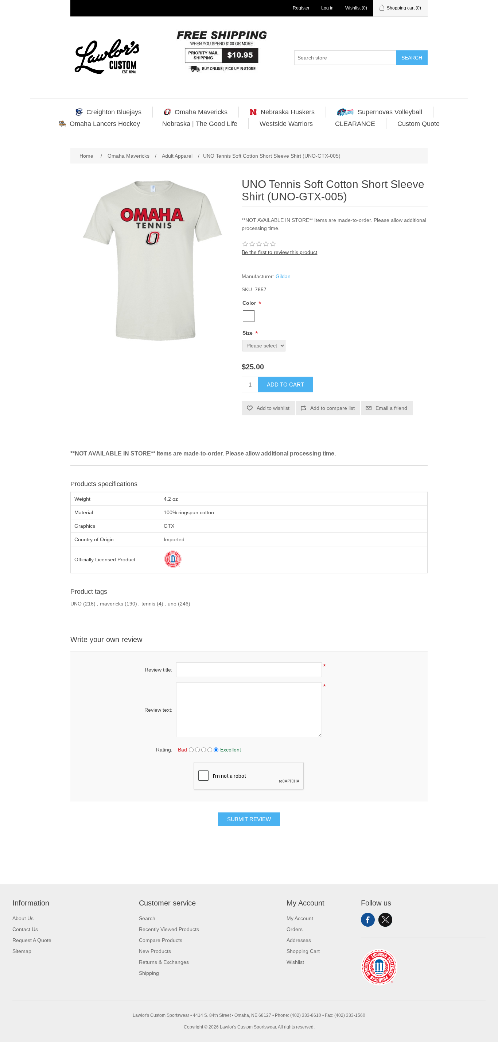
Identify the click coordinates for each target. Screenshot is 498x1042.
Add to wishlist (273, 408)
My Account (300, 918)
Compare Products (160, 940)
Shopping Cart (303, 951)
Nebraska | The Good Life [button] (199, 123)
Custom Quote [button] (418, 123)
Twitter (385, 920)
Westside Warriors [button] (286, 123)
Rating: (164, 750)
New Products (155, 951)
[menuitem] (109, 112)
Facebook (368, 920)
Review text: (158, 710)
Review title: (158, 670)
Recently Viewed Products (169, 929)
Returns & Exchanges (164, 962)
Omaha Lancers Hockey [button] (105, 123)
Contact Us (25, 929)
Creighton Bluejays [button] (113, 112)
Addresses (299, 940)
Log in (327, 8)
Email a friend (391, 408)
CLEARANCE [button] (355, 123)
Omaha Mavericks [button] (201, 112)
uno (172, 604)
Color (249, 303)
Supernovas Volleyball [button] (390, 112)
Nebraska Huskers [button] (288, 112)
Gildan (283, 276)
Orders (295, 929)
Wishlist (295, 962)
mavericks (111, 604)
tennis (148, 604)
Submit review (249, 819)
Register (301, 8)
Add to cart (285, 384)
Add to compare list (332, 408)
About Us (23, 918)
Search (411, 58)
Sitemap (21, 951)
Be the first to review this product (279, 252)
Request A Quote (31, 940)
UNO (76, 604)
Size (248, 333)
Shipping (149, 973)
